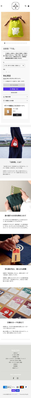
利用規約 (15, 366)
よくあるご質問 (15, 354)
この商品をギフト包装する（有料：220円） (15, 81)
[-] (3, 72)
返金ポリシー (15, 368)
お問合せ (15, 364)
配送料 (4, 78)
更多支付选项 (14, 92)
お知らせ (15, 353)
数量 (4, 69)
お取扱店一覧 (15, 356)
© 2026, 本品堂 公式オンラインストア (10, 394)
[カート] (28, 6)
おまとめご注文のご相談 (15, 360)
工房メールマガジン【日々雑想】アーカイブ (15, 358)
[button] (4, 43)
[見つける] (25, 6)
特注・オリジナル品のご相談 (15, 362)
